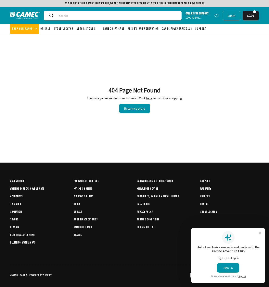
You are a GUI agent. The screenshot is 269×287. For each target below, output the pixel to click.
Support (205, 181)
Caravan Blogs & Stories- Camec (155, 181)
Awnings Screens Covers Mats (27, 189)
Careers (205, 196)
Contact (205, 204)
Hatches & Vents (83, 189)
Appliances (16, 196)
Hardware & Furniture (86, 181)
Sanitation (16, 212)
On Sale (78, 212)
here (149, 98)
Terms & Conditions (148, 219)
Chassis (14, 227)
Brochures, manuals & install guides (158, 196)
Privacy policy (145, 212)
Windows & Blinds (83, 196)
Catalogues (143, 204)
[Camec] (25, 15)
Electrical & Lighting (22, 235)
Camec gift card (83, 227)
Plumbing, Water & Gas (22, 243)
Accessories (17, 181)
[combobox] (117, 16)
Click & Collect (146, 227)
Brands (78, 235)
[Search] (51, 15)
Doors (77, 204)
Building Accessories (86, 219)
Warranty (205, 189)
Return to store (134, 108)
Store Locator (208, 212)
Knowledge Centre (147, 189)
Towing (14, 219)
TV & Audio (15, 204)
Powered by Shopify (40, 275)
